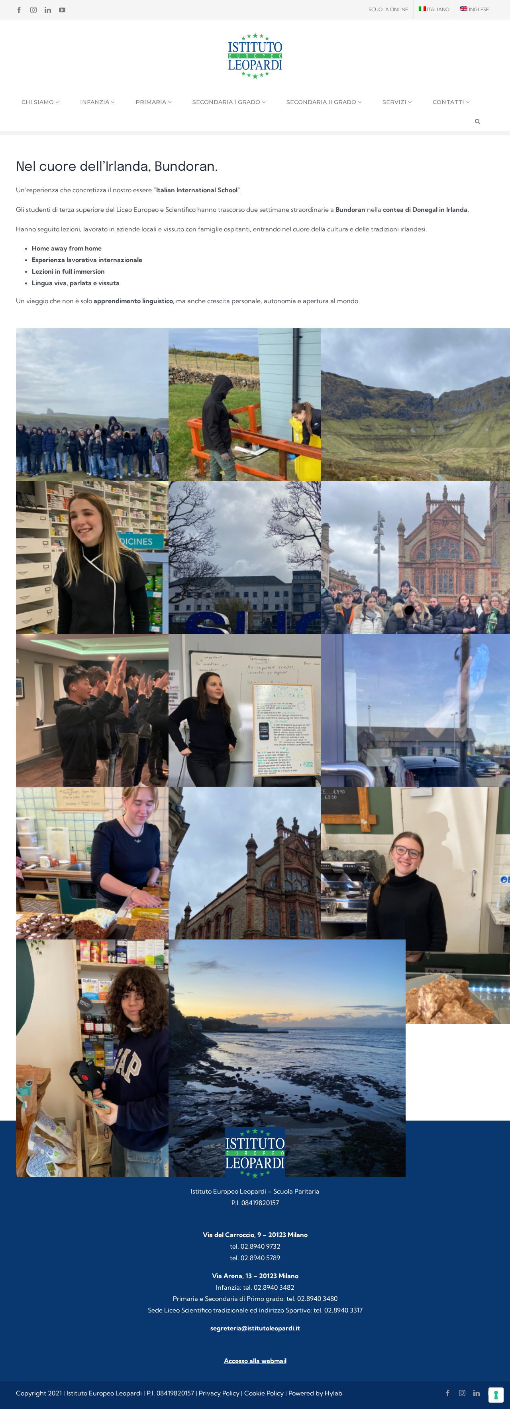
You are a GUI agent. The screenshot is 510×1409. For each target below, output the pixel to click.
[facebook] (448, 1393)
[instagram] (462, 1393)
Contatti (449, 102)
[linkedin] (476, 1393)
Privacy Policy (219, 1393)
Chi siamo (38, 102)
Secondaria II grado (322, 102)
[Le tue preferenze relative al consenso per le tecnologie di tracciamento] (496, 1395)
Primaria (151, 102)
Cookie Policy (264, 1393)
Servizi (395, 102)
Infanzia (95, 102)
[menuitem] (434, 9)
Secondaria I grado (227, 102)
